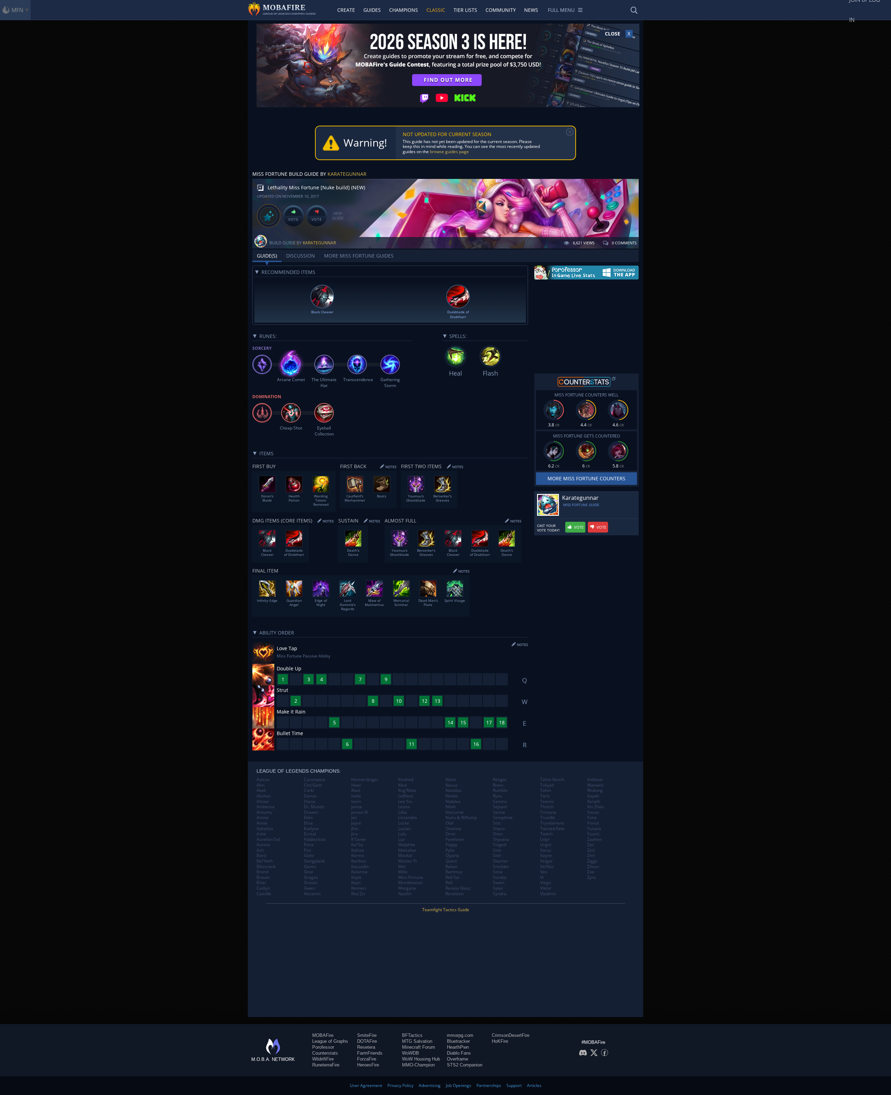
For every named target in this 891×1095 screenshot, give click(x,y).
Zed (590, 850)
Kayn (356, 882)
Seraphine (503, 817)
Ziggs (592, 861)
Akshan (264, 796)
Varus (545, 850)
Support (514, 1085)
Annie (262, 823)
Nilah (451, 807)
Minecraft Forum (418, 1047)
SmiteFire (367, 1035)
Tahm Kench (552, 779)
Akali (261, 790)
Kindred (405, 779)
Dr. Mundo (314, 807)
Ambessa (266, 807)
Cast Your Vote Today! (548, 528)
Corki (309, 790)
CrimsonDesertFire (510, 1035)
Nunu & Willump (461, 817)
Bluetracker (458, 1041)
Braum (263, 877)
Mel (401, 866)
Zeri (591, 855)
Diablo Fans (459, 1053)
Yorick (593, 823)
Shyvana (501, 839)
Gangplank (314, 861)
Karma (357, 855)
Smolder (501, 866)
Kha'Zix (358, 894)
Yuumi (593, 834)
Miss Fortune (410, 877)
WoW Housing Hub (421, 1059)
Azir (260, 850)
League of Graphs (330, 1041)
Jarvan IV (359, 812)
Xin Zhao (595, 807)
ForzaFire (366, 1059)
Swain (498, 882)
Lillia (402, 812)
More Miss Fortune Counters (586, 478)
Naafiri (404, 894)
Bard (261, 855)
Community (501, 10)
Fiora (309, 845)
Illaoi (355, 790)
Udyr (545, 839)
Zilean (593, 866)
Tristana (548, 812)
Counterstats (325, 1053)
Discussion (300, 255)
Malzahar (407, 850)
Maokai (405, 855)
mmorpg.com (460, 1035)
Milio (403, 872)
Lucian (404, 829)
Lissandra (407, 817)
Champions (403, 10)
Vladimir (548, 894)
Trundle (547, 817)
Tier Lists (465, 10)
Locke (403, 823)
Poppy (451, 845)
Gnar (309, 872)
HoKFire (500, 1041)
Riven (498, 785)
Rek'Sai (452, 877)
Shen (498, 834)
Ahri (261, 785)
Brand (262, 872)
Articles (534, 1085)
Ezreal (310, 834)
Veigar (546, 861)
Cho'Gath (313, 785)
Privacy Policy (400, 1085)
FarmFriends (370, 1053)
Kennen (358, 888)
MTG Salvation (417, 1041)
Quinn (451, 861)
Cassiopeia (314, 779)
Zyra (591, 877)
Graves (311, 882)
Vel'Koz (547, 866)
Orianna (453, 829)
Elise (308, 823)
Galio (309, 855)
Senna (499, 812)
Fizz (307, 850)
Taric (545, 796)
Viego (545, 882)
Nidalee (453, 801)
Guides (372, 10)
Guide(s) (267, 255)
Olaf (450, 823)
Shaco (499, 829)
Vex (543, 872)
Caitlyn (263, 888)
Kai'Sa (357, 845)
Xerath (593, 801)
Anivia (262, 817)
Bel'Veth (265, 861)
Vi (542, 877)
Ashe (261, 834)
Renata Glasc (458, 888)
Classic (435, 10)
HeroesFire (368, 1065)
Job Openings (458, 1085)
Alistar (263, 801)
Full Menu (561, 10)
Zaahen (594, 839)
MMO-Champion (418, 1065)
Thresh (547, 807)
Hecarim (312, 894)
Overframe (457, 1059)
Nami (451, 779)
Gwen (309, 888)
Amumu (264, 812)
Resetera (366, 1047)
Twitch (546, 834)
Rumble (500, 790)
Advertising (430, 1085)
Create (346, 10)
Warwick (595, 785)
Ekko (308, 817)
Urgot (545, 845)
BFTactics (412, 1035)
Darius (310, 796)
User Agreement (366, 1085)
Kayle (356, 877)
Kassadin (360, 866)
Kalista (357, 850)
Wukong (595, 790)
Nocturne (455, 812)
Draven (311, 812)
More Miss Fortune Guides (359, 255)
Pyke (450, 850)
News (531, 10)
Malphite (406, 845)
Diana (309, 801)
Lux (401, 839)
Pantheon (455, 839)
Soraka (499, 877)
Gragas (311, 877)
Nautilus (454, 790)
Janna (356, 807)
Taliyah (547, 785)
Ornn (450, 834)
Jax (354, 817)
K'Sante (358, 839)
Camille (264, 894)
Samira (500, 801)
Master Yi (407, 861)
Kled (402, 785)
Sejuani (500, 807)
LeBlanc (405, 796)
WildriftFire (323, 1059)
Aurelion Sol (268, 839)
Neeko (452, 796)
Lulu (402, 834)
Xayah (593, 796)
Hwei (356, 785)
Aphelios (265, 829)
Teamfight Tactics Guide (445, 910)
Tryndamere (552, 823)
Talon (545, 790)
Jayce (356, 823)
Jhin (354, 829)
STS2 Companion (464, 1065)
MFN (17, 10)
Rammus (454, 872)
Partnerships (488, 1085)
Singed (499, 845)
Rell (449, 882)
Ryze (497, 796)
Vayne (546, 855)
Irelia (356, 796)
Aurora (263, 845)
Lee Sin (405, 801)
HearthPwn (458, 1047)
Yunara (594, 829)
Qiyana (452, 855)
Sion (497, 850)
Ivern (356, 801)
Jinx (354, 834)
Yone (592, 817)
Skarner (500, 861)
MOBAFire (322, 1035)
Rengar (500, 779)
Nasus (452, 785)
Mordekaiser (410, 882)
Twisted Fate (552, 829)
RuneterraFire (325, 1065)
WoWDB (410, 1053)
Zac (590, 845)
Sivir (497, 855)
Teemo (547, 801)
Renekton (455, 894)
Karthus (358, 861)
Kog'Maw (407, 790)
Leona (404, 807)
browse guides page (449, 152)
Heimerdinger (364, 779)
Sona (498, 872)
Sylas (498, 888)
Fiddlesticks (315, 839)
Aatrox (263, 779)
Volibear (595, 779)
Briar (261, 882)
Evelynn (311, 829)
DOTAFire (367, 1041)
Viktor (545, 888)
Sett (496, 823)
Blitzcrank (266, 866)
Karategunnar (347, 174)
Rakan (451, 866)
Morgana (407, 888)
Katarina (359, 872)
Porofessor (323, 1047)
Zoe (590, 872)
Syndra (499, 894)
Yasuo (593, 812)
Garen (310, 866)
